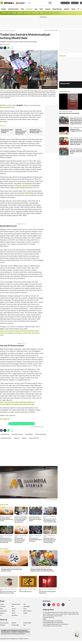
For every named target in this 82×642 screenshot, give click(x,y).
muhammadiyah (29, 434)
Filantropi (20, 12)
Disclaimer (2, 625)
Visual (13, 613)
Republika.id (74, 3)
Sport (24, 608)
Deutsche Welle (65, 3)
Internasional (3, 611)
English (25, 613)
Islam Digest (35, 12)
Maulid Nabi (29, 193)
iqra (36, 9)
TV (78, 9)
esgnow (66, 9)
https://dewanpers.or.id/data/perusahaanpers (13, 633)
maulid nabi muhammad (17, 434)
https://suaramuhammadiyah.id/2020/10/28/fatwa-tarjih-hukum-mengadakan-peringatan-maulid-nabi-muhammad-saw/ (20, 333)
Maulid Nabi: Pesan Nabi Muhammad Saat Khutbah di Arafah (35, 131)
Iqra (13, 606)
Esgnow (2, 613)
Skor (24, 604)
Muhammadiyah (5, 107)
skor (22, 9)
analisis (47, 9)
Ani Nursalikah (6, 44)
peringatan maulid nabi (22, 185)
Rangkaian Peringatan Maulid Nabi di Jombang (7, 131)
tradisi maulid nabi (5, 434)
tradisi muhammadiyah (40, 434)
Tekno (13, 611)
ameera (3, 9)
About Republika (4, 622)
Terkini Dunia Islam (64, 91)
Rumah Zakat (27, 12)
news (41, 9)
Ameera (2, 604)
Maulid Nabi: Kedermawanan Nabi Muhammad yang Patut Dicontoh (20, 132)
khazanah (29, 9)
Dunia (9, 12)
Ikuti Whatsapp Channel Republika (22, 424)
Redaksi (14, 622)
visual (73, 9)
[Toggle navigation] (1, 3)
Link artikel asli (5, 419)
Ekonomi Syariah (13, 9)
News (1, 608)
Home (1, 30)
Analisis (14, 608)
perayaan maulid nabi (34, 438)
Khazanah (6, 30)
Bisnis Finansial (57, 9)
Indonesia (3, 12)
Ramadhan (14, 615)
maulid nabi (16, 438)
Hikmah (14, 12)
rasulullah (24, 438)
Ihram (41, 12)
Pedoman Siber (27, 622)
